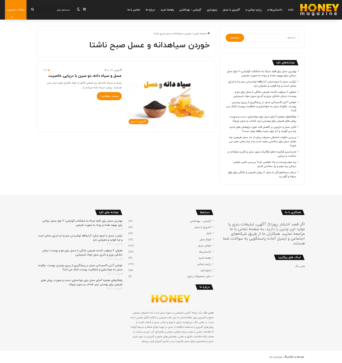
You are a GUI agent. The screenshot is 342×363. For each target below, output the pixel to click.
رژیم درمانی (255, 10)
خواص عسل (204, 246)
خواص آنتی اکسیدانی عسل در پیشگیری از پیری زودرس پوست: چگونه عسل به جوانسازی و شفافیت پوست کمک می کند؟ (261, 106)
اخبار (208, 233)
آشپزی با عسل (231, 10)
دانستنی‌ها (276, 10)
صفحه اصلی (200, 33)
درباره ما (150, 10)
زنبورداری (212, 10)
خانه (291, 10)
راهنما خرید (167, 10)
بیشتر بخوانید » (109, 96)
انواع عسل (205, 239)
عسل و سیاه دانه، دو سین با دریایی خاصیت (85, 76)
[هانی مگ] (319, 10)
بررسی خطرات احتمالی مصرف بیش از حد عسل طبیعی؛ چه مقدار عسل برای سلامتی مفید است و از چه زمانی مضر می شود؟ (262, 141)
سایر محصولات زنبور (199, 276)
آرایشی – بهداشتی (190, 10)
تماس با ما (133, 10)
